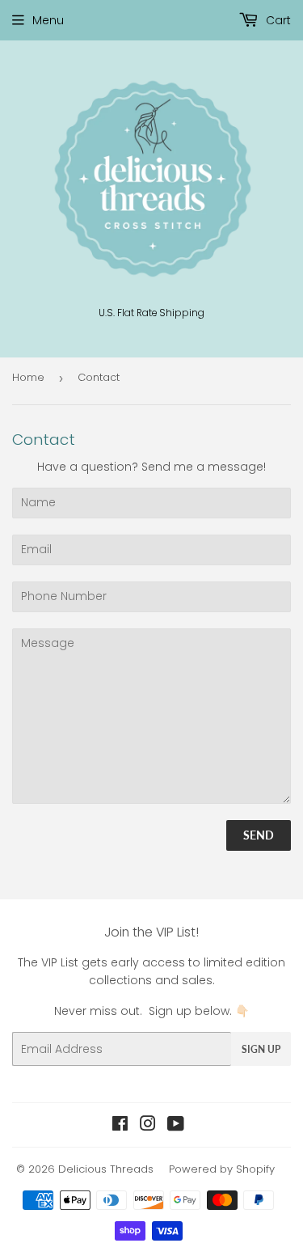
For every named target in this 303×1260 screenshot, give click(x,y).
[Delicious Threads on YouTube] (175, 1126)
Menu (48, 20)
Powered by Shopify (222, 1169)
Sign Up (261, 1049)
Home (28, 377)
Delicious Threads (106, 1169)
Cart (277, 20)
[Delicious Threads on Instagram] (148, 1126)
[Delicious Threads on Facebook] (120, 1126)
